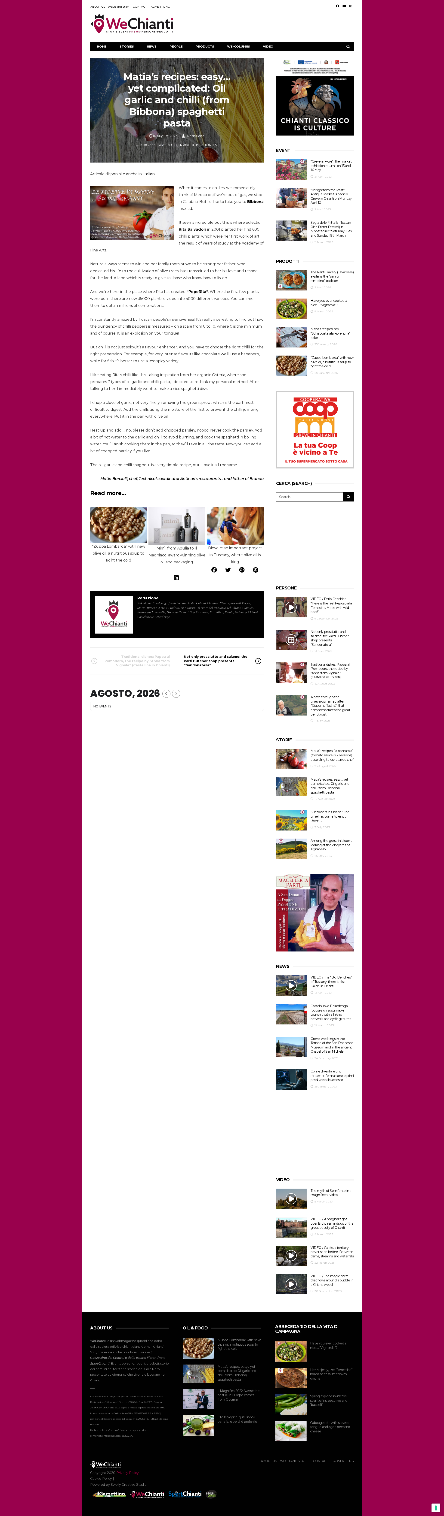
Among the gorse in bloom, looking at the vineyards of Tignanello (331, 845)
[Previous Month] (166, 694)
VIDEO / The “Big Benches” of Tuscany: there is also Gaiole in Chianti (331, 981)
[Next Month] (176, 694)
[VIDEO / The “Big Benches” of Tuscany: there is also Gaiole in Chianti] (291, 985)
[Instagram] (350, 6)
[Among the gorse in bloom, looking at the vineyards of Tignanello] (291, 849)
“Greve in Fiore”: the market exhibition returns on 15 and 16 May (331, 165)
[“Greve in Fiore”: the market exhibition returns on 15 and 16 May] (291, 169)
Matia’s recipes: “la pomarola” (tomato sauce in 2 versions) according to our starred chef (332, 755)
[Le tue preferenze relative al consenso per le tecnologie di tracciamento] (436, 1508)
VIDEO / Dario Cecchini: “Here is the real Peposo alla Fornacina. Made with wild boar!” (331, 605)
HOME (102, 46)
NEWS (152, 46)
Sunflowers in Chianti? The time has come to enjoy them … (330, 816)
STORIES (127, 46)
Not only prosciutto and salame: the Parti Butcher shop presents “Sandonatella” (215, 661)
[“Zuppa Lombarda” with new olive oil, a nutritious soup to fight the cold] (291, 366)
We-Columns (238, 46)
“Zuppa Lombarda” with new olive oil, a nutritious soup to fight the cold (332, 362)
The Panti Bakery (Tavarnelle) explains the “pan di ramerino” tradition (332, 276)
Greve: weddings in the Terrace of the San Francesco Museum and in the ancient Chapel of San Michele (332, 1045)
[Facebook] (337, 6)
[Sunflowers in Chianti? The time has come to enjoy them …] (291, 820)
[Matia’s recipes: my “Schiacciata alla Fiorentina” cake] (291, 337)
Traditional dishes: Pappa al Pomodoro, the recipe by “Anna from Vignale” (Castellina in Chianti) (137, 661)
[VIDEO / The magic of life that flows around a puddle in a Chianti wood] (291, 1284)
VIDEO (268, 46)
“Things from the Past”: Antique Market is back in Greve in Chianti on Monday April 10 (331, 196)
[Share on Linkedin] (176, 577)
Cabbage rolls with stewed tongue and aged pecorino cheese (330, 1427)
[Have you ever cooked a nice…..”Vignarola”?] (291, 309)
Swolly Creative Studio (129, 1485)
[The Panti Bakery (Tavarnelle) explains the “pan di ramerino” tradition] (291, 280)
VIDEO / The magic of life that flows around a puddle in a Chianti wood (332, 1280)
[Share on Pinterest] (256, 570)
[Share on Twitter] (228, 570)
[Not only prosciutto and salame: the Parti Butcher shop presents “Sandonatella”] (291, 640)
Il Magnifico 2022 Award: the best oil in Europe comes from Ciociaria (238, 1395)
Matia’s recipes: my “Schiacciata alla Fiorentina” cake (330, 333)
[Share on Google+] (242, 570)
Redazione (195, 136)
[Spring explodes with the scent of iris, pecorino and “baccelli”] (291, 1404)
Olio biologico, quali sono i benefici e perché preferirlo (237, 1419)
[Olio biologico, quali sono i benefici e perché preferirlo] (198, 1425)
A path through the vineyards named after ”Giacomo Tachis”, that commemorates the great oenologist (330, 705)
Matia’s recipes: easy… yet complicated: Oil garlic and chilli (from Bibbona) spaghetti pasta (330, 785)
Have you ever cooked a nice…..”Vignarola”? (329, 303)
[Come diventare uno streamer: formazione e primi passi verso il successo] (291, 1079)
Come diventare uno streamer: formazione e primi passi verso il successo (332, 1075)
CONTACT (140, 6)
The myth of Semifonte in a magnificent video (331, 1193)
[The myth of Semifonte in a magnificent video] (291, 1199)
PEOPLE (176, 46)
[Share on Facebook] (214, 570)
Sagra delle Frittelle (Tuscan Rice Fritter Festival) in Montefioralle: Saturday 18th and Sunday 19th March (331, 229)
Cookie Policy (101, 1479)
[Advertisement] (269, 23)
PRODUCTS (205, 46)
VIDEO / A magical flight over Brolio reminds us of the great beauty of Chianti (332, 1223)
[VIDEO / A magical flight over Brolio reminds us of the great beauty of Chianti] (291, 1227)
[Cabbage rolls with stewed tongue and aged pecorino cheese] (291, 1431)
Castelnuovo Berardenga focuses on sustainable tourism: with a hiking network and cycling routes (331, 1012)
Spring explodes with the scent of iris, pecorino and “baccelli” (328, 1400)
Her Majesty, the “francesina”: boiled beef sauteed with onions (331, 1374)
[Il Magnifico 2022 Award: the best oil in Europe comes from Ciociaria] (198, 1399)
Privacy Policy (127, 1473)
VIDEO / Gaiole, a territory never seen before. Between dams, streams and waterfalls (332, 1252)
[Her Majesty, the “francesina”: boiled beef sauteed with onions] (291, 1378)
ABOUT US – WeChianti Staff (109, 6)
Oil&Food (148, 145)
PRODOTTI (168, 145)
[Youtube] (344, 6)
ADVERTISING (160, 6)
